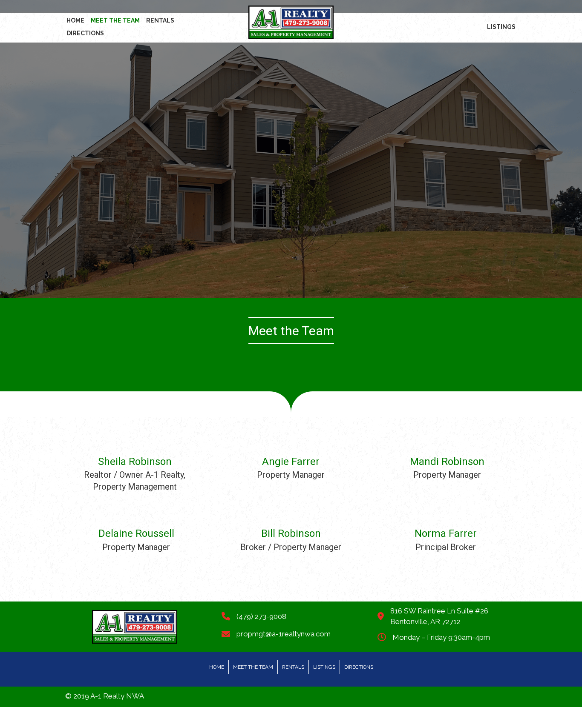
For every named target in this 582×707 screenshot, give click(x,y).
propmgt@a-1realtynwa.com (283, 634)
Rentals (293, 667)
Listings (324, 667)
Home (216, 667)
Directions (358, 667)
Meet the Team (253, 667)
